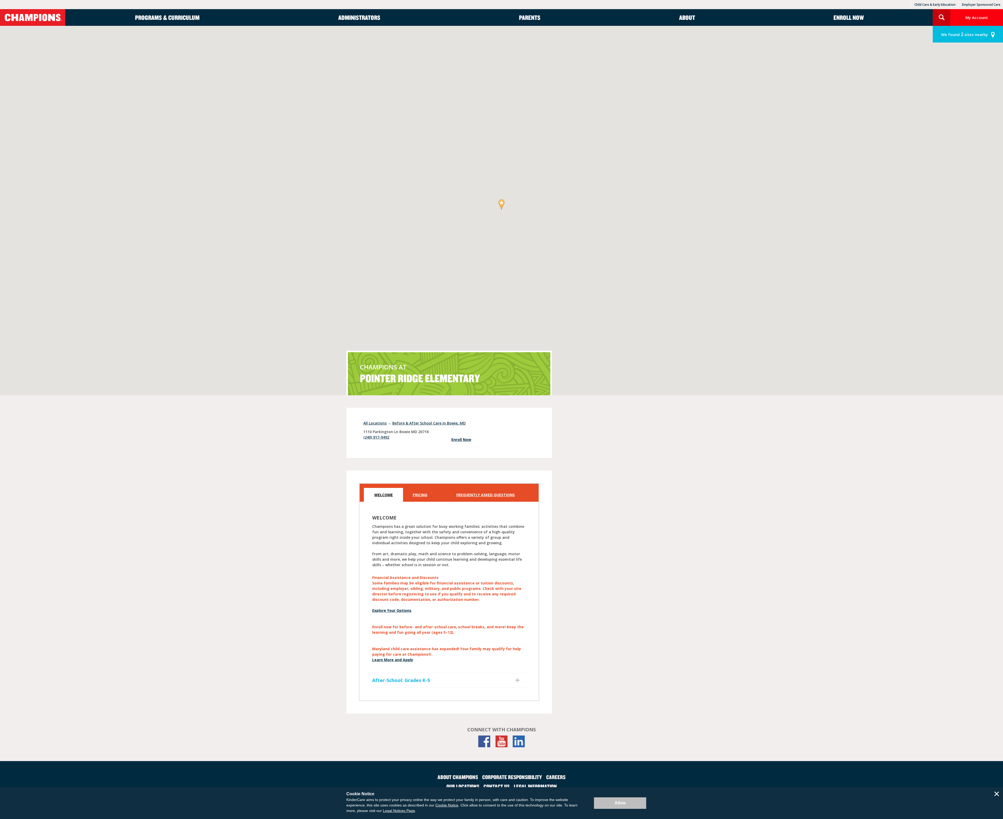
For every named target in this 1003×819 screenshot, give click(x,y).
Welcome (383, 494)
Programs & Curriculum (167, 17)
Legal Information (535, 786)
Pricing (420, 494)
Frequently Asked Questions (485, 494)
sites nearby (964, 34)
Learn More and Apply (392, 659)
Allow (620, 803)
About (687, 17)
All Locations (375, 423)
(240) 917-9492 (376, 437)
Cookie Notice (446, 805)
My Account (976, 17)
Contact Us (496, 786)
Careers (555, 777)
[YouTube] (501, 741)
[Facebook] (484, 741)
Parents (529, 17)
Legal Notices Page (399, 811)
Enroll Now (848, 17)
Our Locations (462, 786)
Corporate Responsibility (512, 777)
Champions (32, 17)
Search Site (941, 17)
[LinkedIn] (519, 741)
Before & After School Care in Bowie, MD (429, 423)
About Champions (458, 777)
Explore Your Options (391, 610)
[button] (502, 205)
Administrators (359, 17)
